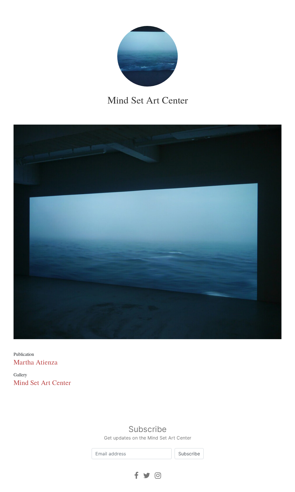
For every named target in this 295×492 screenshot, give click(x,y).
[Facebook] (136, 475)
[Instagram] (157, 475)
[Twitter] (146, 475)
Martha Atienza (36, 362)
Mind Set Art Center (147, 99)
